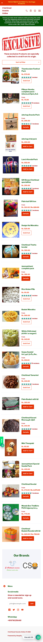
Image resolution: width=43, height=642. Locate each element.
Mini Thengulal (28, 443)
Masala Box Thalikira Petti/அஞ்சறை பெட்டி (30, 507)
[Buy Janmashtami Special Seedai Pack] (10, 469)
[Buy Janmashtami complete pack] (10, 273)
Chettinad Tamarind (30, 375)
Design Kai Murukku (30, 225)
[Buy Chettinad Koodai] (10, 490)
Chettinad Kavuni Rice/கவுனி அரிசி (29, 419)
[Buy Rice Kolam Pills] (10, 294)
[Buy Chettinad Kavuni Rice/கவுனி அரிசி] (10, 425)
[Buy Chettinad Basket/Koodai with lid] (10, 534)
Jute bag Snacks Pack (31, 115)
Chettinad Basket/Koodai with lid (31, 530)
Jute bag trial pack (29, 139)
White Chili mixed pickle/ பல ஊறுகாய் (29, 332)
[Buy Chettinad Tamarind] (10, 381)
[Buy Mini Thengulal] (10, 447)
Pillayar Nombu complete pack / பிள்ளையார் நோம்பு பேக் (30, 91)
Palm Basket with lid (30, 399)
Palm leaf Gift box (29, 201)
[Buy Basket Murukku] (10, 316)
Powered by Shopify (15, 636)
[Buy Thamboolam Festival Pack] (10, 75)
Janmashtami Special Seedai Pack (30, 465)
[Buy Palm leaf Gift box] (10, 208)
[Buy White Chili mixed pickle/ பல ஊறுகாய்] (10, 337)
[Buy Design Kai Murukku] (10, 229)
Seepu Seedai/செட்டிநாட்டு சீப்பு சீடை (29, 353)
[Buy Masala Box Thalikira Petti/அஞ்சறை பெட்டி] (10, 512)
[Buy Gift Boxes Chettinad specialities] (10, 186)
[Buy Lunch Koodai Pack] (10, 164)
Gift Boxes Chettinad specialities (30, 181)
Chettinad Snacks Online (6, 11)
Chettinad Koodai (29, 484)
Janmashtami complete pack (28, 267)
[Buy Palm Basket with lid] (10, 403)
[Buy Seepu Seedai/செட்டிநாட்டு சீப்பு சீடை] (10, 360)
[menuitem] (26, 11)
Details (26, 127)
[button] (2, 3)
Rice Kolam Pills (28, 289)
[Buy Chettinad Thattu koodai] (10, 251)
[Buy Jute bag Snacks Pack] (10, 121)
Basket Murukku (28, 309)
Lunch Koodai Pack (30, 159)
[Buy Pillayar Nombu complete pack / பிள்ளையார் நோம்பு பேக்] (10, 98)
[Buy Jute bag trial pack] (10, 143)
